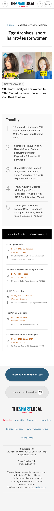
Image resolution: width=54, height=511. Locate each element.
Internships (46, 420)
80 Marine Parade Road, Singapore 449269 (29, 303)
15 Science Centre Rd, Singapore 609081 (27, 346)
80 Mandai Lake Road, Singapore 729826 (28, 281)
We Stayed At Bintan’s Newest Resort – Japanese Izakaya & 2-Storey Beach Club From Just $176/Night (28, 210)
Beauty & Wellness (13, 84)
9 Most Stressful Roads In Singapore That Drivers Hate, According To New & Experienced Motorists (28, 173)
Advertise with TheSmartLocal (27, 374)
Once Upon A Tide (14, 244)
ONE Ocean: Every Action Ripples (22, 334)
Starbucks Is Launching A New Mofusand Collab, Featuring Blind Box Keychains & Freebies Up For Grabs (28, 152)
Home (10, 25)
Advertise (7, 420)
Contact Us (32, 420)
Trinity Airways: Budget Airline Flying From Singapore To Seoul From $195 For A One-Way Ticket (29, 192)
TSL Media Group (38, 487)
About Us (19, 420)
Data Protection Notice (37, 429)
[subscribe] (40, 392)
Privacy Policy (27, 437)
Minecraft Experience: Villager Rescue (24, 269)
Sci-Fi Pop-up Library (16, 291)
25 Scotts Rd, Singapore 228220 (24, 324)
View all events (37, 234)
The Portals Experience (17, 313)
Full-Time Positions (14, 429)
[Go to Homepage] (22, 4)
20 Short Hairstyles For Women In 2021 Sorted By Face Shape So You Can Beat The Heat (24, 93)
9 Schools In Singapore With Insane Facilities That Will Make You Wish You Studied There (28, 132)
